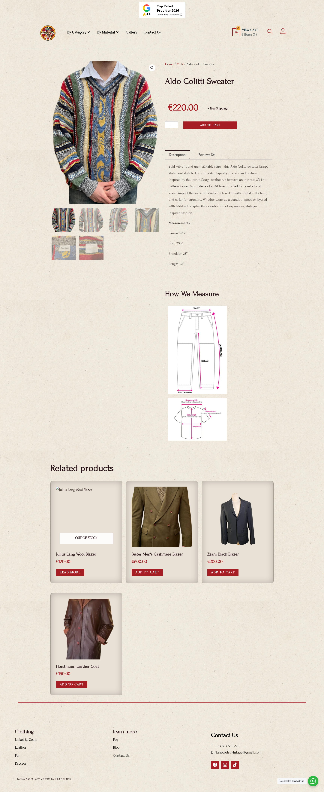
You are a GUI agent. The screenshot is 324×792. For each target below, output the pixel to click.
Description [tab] (177, 155)
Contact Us (152, 32)
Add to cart (210, 125)
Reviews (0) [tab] (206, 155)
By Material (106, 32)
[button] (152, 67)
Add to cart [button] (147, 572)
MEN (180, 64)
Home (169, 64)
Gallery (131, 32)
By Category (76, 32)
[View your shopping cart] (236, 32)
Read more (70, 572)
